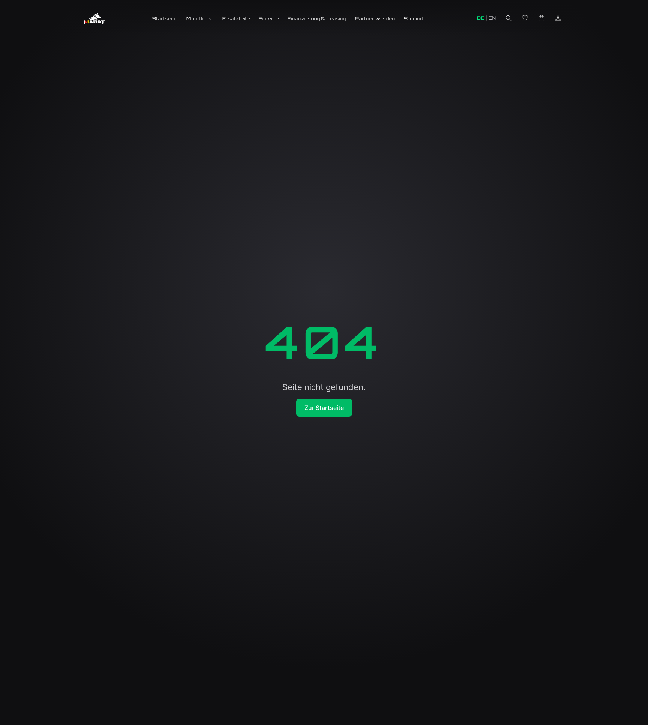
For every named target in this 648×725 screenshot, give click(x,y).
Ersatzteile (236, 18)
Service (269, 18)
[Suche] (508, 18)
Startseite (164, 18)
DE (480, 18)
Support (414, 18)
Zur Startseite (324, 407)
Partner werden (375, 18)
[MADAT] (94, 18)
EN (492, 18)
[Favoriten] (525, 18)
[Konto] (558, 18)
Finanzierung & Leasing (317, 18)
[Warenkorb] (542, 18)
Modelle (196, 18)
